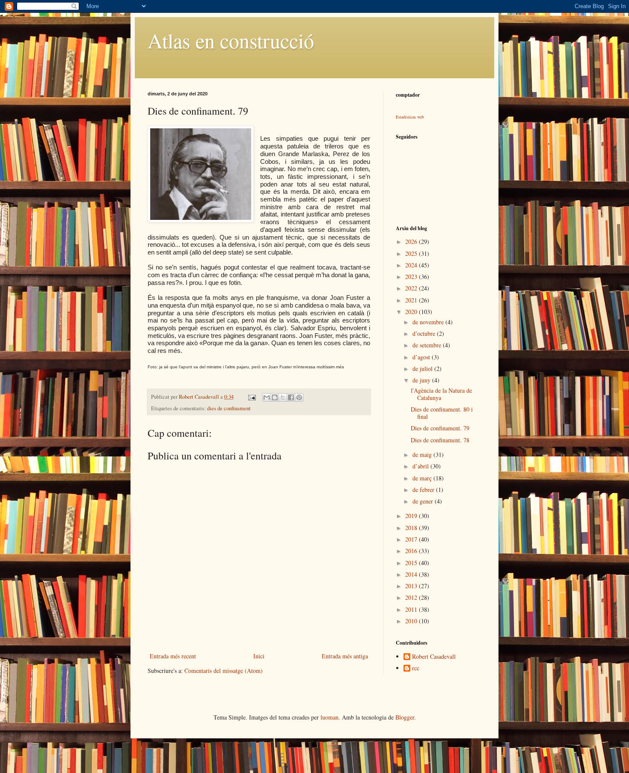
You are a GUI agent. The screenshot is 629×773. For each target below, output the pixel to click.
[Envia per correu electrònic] (266, 397)
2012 (412, 597)
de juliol (423, 368)
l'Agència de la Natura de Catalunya (441, 394)
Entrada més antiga (345, 656)
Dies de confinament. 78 (440, 440)
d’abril (421, 466)
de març (422, 478)
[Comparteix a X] (283, 397)
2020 (412, 312)
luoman (329, 717)
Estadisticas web (410, 117)
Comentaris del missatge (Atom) (223, 670)
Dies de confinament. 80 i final (442, 413)
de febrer (424, 490)
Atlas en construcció (231, 40)
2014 (412, 574)
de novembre (428, 322)
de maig (422, 454)
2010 (412, 621)
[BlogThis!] (274, 397)
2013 (412, 586)
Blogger (404, 717)
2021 (412, 300)
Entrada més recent (173, 656)
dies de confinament (229, 408)
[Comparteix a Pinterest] (299, 397)
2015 (412, 563)
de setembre (427, 345)
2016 (412, 551)
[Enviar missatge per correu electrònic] (251, 396)
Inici (258, 656)
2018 (412, 528)
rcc (415, 668)
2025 (412, 253)
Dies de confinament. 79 (440, 428)
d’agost (422, 357)
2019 (412, 516)
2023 (412, 276)
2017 (412, 539)
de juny (422, 380)
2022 (412, 288)
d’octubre (424, 333)
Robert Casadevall (434, 656)
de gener (423, 501)
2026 (412, 241)
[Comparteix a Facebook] (291, 397)
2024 (412, 265)
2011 (412, 609)
